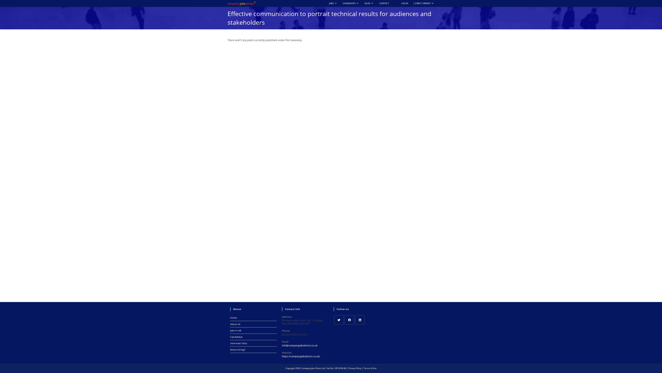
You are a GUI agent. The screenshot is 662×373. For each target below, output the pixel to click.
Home (233, 317)
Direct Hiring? (237, 349)
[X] (339, 320)
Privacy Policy (354, 368)
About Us (235, 324)
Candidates (236, 336)
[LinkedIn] (360, 320)
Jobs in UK (235, 330)
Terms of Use (370, 368)
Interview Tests (238, 343)
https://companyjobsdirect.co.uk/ (301, 356)
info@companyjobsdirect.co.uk (299, 345)
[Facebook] (349, 320)
